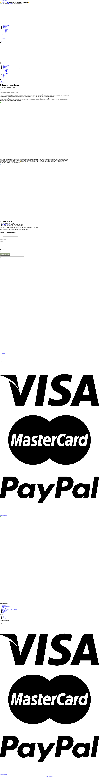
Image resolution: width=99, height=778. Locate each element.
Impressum (4, 345)
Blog (3, 34)
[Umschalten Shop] (19, 68)
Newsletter (10, 3)
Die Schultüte (5, 26)
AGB (3, 347)
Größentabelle (4, 359)
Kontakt (3, 353)
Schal (6, 31)
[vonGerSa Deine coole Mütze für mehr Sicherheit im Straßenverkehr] (12, 23)
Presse (4, 35)
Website (1, 241)
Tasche (6, 32)
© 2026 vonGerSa (3, 515)
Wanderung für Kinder (6, 224)
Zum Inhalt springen (3, 0)
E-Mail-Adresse (3, 239)
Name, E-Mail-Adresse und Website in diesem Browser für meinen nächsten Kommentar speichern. (19, 251)
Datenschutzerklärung (6, 346)
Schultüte (6, 29)
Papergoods (7, 33)
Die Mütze (4, 27)
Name (1, 237)
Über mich (4, 36)
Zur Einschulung (6, 25)
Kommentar (2, 249)
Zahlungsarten (4, 610)
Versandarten (4, 348)
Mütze (6, 30)
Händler (4, 38)
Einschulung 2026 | (5, 2)
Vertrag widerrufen (49, 776)
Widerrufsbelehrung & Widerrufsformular (9, 349)
